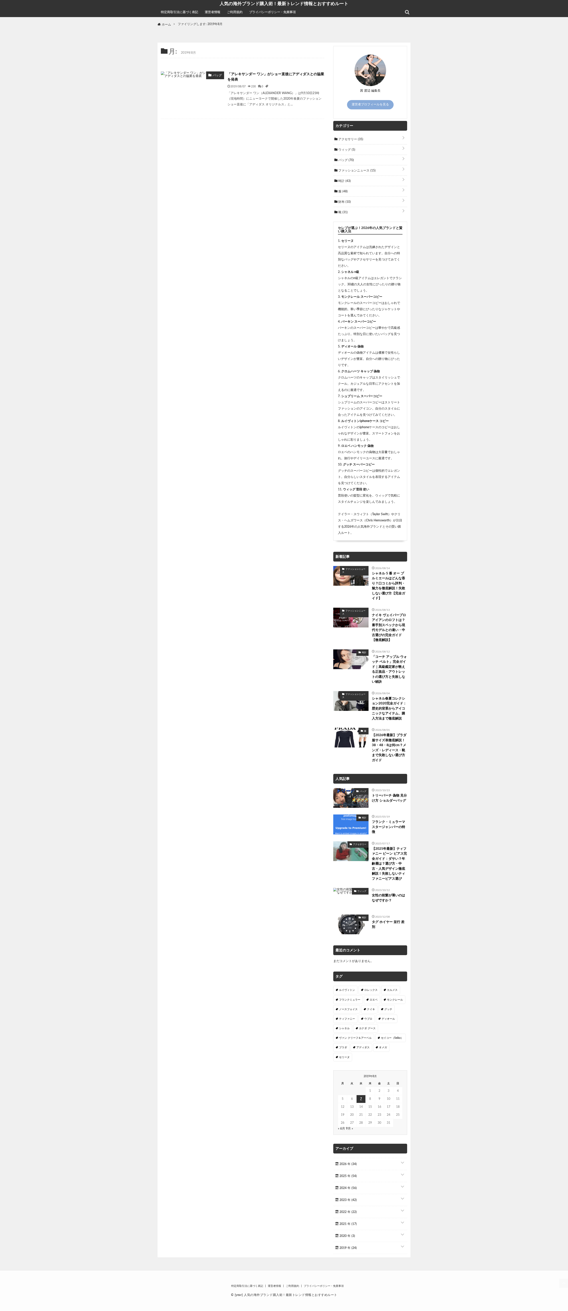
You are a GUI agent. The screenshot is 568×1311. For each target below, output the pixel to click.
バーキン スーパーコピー (358, 321)
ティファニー (347, 1018)
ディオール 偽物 (352, 346)
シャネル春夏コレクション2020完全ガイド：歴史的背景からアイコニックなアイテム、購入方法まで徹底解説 (389, 708)
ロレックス (371, 990)
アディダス (363, 1047)
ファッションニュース (356, 170)
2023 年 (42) (348, 1200)
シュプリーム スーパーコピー (361, 396)
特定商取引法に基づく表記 (179, 12)
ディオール (388, 1018)
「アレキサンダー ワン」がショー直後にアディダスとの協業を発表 (275, 76)
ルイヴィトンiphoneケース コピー (365, 421)
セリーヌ (347, 240)
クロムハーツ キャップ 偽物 (360, 371)
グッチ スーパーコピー (359, 464)
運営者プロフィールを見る (370, 104)
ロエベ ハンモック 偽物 (357, 446)
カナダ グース (367, 1028)
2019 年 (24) (348, 1248)
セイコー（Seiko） (392, 1038)
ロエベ (374, 999)
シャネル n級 (350, 272)
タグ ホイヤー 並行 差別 (388, 924)
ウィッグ (346, 149)
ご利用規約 (235, 12)
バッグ (345, 160)
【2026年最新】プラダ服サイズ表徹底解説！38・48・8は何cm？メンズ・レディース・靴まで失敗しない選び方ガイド (389, 747)
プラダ (343, 1047)
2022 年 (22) (348, 1212)
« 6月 (341, 1128)
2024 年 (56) (348, 1188)
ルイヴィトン (347, 990)
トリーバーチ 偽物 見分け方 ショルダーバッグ (389, 798)
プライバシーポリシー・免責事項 (272, 12)
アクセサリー (350, 139)
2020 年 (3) (347, 1236)
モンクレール (395, 999)
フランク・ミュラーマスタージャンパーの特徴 (388, 827)
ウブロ (368, 1018)
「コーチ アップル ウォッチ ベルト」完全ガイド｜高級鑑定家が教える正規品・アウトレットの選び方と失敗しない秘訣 (389, 669)
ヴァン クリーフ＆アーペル (355, 1038)
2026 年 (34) (348, 1164)
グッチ (388, 1009)
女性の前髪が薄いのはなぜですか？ (388, 898)
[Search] (407, 12)
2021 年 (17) (348, 1224)
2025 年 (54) (348, 1176)
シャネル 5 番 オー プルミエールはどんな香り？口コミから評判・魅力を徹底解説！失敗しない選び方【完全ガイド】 (388, 586)
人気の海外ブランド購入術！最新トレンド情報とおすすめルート (284, 3)
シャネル (344, 1028)
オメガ (383, 1047)
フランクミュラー (349, 999)
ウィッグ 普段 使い (356, 489)
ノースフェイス (348, 1009)
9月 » (349, 1128)
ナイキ (371, 1009)
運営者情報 (212, 12)
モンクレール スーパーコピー (361, 296)
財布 (344, 201)
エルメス (392, 990)
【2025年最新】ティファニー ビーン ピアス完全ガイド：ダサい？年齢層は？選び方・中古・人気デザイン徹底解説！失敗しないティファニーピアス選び (389, 863)
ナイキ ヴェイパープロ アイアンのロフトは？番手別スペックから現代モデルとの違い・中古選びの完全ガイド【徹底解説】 (389, 627)
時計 (344, 181)
